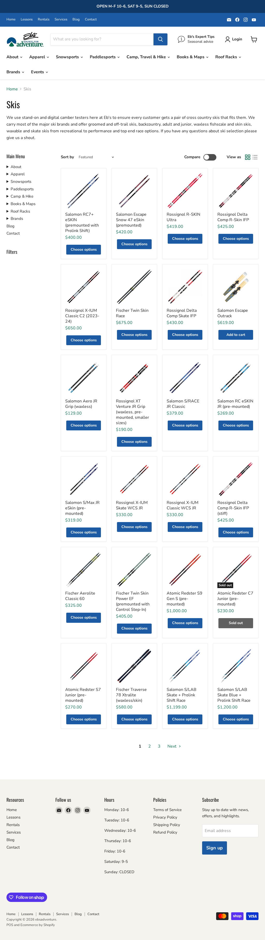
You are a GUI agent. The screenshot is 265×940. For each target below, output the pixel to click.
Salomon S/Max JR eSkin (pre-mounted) (82, 508)
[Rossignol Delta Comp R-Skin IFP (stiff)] (235, 479)
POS (9, 925)
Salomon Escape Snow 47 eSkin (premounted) (131, 220)
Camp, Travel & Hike (147, 57)
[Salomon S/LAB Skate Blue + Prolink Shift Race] (235, 666)
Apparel (37, 57)
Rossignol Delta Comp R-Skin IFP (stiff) (233, 508)
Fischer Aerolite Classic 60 (80, 596)
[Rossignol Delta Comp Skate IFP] (185, 287)
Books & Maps (191, 57)
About (12, 57)
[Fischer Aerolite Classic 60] (83, 569)
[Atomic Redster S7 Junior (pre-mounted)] (83, 666)
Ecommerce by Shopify (37, 925)
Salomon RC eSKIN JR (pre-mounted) (235, 403)
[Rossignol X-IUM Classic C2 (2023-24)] (83, 287)
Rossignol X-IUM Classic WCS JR (182, 505)
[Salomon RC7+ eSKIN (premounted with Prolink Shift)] (83, 190)
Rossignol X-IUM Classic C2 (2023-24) (82, 316)
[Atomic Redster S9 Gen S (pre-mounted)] (185, 569)
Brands (13, 72)
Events (38, 72)
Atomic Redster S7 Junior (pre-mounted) (83, 695)
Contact (91, 19)
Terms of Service (167, 809)
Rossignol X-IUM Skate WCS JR (132, 505)
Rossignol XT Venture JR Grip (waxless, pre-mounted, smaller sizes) (132, 412)
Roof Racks (226, 57)
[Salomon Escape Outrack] (235, 287)
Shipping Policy (166, 824)
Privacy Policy (165, 817)
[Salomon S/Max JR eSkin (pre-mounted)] (83, 479)
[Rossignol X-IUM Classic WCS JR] (185, 479)
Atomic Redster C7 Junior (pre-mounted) (235, 598)
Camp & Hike (22, 196)
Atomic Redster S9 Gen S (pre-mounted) (184, 598)
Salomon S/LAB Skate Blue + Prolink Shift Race (234, 695)
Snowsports (68, 57)
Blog (76, 19)
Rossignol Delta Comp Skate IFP (182, 313)
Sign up (214, 848)
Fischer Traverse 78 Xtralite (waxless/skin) (131, 695)
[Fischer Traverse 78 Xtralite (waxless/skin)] (134, 666)
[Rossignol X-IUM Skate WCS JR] (134, 479)
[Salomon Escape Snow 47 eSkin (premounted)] (134, 190)
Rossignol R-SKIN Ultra (183, 217)
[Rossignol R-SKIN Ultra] (185, 190)
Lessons (27, 19)
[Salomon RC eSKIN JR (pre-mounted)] (235, 377)
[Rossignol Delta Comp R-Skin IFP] (235, 190)
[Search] (160, 39)
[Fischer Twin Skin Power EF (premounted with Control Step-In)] (134, 569)
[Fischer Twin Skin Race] (134, 287)
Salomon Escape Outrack (232, 313)
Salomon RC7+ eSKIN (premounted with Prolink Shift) (82, 223)
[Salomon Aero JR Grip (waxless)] (83, 377)
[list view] (255, 157)
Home (11, 19)
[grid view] (247, 157)
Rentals (43, 19)
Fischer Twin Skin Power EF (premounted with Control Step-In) (133, 601)
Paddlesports (103, 57)
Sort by (67, 157)
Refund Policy (165, 832)
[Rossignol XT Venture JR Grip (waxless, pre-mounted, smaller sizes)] (134, 377)
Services (61, 19)
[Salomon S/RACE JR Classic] (185, 377)
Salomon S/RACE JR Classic (183, 403)
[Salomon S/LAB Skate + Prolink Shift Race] (185, 666)
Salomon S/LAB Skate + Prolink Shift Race (181, 695)
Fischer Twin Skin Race (132, 313)
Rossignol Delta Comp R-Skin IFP (233, 217)
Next (172, 746)
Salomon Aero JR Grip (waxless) (81, 403)
